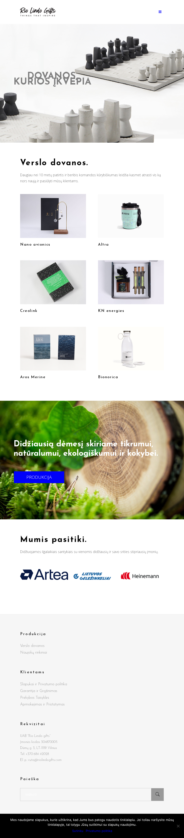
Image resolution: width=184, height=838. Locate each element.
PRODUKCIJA (39, 477)
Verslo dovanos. (54, 163)
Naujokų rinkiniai (33, 653)
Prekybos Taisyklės (34, 698)
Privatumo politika (99, 831)
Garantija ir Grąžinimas (38, 691)
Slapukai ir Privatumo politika (43, 684)
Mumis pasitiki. (53, 540)
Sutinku (77, 831)
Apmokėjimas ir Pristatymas (42, 704)
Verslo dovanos (32, 646)
